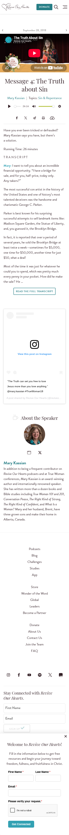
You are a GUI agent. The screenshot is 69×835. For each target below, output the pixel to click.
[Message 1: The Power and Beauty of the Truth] (3, 30)
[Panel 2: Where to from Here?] (66, 30)
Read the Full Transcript (34, 291)
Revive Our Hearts (36, 398)
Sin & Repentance (50, 98)
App (34, 574)
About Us (34, 631)
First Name (13, 708)
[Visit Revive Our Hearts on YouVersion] (61, 675)
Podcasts (34, 548)
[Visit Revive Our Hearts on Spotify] (40, 675)
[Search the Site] (56, 7)
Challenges (34, 561)
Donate (44, 7)
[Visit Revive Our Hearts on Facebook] (19, 675)
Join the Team (34, 644)
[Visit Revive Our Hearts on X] (50, 675)
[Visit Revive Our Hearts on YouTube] (29, 675)
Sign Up (14, 729)
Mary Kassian (16, 98)
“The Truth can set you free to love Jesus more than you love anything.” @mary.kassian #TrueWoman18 (27, 386)
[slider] (17, 106)
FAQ (34, 650)
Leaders (35, 606)
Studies (34, 568)
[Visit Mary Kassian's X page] (40, 453)
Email (9, 718)
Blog (34, 555)
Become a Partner (34, 612)
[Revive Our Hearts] (16, 7)
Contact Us (34, 637)
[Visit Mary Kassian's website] (29, 453)
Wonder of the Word (34, 593)
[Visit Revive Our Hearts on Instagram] (8, 675)
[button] (64, 7)
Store (34, 586)
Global (34, 599)
